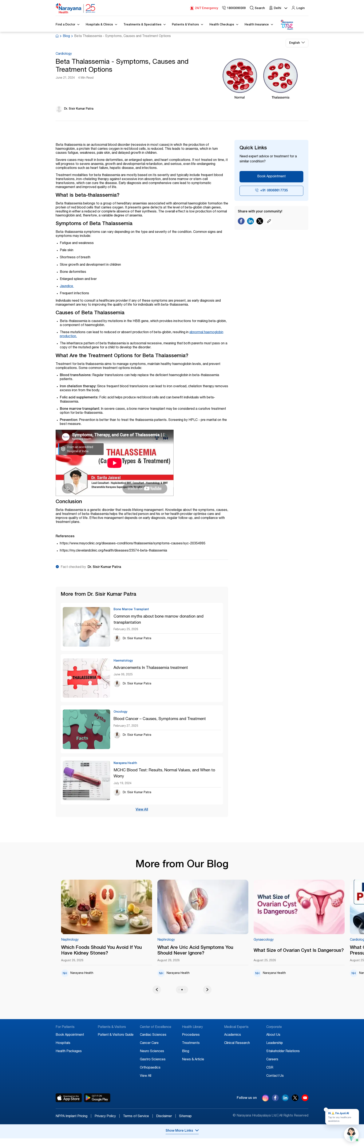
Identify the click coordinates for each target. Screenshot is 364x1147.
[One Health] (286, 25)
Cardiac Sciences (153, 1035)
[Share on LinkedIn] (250, 222)
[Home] (76, 8)
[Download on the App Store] (69, 1097)
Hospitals (63, 1043)
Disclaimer (166, 1116)
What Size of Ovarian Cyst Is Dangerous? (222, 950)
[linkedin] (285, 1100)
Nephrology (89, 940)
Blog (66, 36)
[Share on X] (259, 222)
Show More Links (179, 1131)
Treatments (191, 1043)
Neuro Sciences (152, 1051)
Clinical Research (237, 1043)
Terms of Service (138, 1116)
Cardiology (64, 54)
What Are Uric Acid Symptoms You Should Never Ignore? (118, 950)
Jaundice (67, 286)
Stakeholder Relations (283, 1051)
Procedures (191, 1035)
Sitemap (185, 1116)
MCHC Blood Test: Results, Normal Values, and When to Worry (164, 773)
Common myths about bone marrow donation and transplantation (158, 620)
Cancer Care (149, 1043)
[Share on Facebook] (241, 222)
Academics (232, 1035)
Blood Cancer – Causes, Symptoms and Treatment (160, 719)
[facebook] (275, 1100)
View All (142, 810)
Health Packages (69, 1051)
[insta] (265, 1098)
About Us (273, 1035)
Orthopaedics (150, 1068)
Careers (272, 1059)
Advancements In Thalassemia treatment (151, 668)
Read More (126, 907)
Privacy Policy (107, 1116)
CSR (269, 1068)
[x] (295, 1100)
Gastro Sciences (153, 1059)
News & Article (193, 1059)
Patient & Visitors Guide (116, 1035)
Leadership (274, 1043)
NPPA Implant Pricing (73, 1116)
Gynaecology (187, 940)
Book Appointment (271, 176)
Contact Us (275, 1076)
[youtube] (305, 1100)
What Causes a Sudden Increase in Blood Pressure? (318, 950)
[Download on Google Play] (97, 1097)
